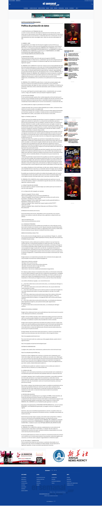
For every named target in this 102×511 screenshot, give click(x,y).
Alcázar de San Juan (40, 477)
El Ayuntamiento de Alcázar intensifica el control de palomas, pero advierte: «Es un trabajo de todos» (73, 141)
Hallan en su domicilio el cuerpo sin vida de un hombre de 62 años (73, 130)
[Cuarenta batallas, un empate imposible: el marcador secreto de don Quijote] (66, 64)
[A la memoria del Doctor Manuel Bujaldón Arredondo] (66, 134)
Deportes (23, 488)
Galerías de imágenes (56, 481)
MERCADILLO (23, 479)
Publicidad (69, 481)
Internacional (24, 483)
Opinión (68, 477)
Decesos (53, 479)
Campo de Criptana (40, 479)
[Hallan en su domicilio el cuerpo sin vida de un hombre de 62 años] (66, 129)
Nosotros (69, 479)
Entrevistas (54, 477)
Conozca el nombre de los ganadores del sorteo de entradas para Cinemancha (73, 54)
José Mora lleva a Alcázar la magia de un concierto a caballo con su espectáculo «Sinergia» (73, 69)
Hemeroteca (18, 0)
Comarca (38, 481)
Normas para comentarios (72, 483)
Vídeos (53, 483)
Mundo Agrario (24, 490)
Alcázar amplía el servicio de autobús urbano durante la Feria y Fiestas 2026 (73, 59)
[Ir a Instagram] (91, 0)
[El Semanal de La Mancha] (51, 4)
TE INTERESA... (24, 477)
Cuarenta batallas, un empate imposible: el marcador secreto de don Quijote (73, 64)
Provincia (38, 483)
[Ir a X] (90, 0)
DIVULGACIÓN (23, 481)
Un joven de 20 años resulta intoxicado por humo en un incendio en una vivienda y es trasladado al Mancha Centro (73, 76)
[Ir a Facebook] (51, 470)
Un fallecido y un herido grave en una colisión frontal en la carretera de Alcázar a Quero (73, 124)
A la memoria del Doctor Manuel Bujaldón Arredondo (73, 135)
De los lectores (12, 0)
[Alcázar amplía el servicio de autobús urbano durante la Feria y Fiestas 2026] (66, 59)
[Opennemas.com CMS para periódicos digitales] (51, 501)
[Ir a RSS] (92, 0)
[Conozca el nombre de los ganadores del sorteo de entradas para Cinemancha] (66, 54)
